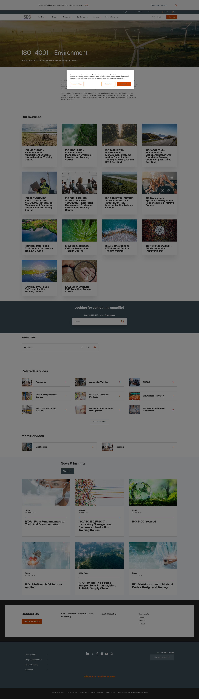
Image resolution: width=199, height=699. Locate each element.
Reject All (108, 84)
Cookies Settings (76, 84)
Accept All (124, 84)
